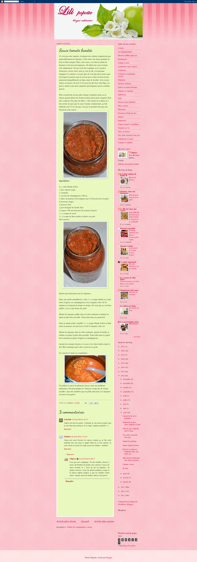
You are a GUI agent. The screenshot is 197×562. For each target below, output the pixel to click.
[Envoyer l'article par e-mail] (85, 403)
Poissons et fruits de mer (127, 113)
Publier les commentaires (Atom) (79, 527)
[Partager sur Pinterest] (98, 403)
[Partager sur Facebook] (96, 403)
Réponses (70, 454)
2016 (123, 367)
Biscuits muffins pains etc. (128, 55)
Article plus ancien (104, 521)
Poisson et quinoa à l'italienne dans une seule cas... (131, 451)
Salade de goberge (129, 441)
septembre (127, 391)
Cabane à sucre (123, 63)
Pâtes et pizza (123, 105)
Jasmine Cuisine (126, 246)
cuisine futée (73, 71)
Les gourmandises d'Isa (129, 321)
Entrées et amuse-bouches (127, 87)
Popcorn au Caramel (133, 293)
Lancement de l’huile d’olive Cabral (133, 251)
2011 (123, 495)
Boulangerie (122, 59)
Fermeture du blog (134, 309)
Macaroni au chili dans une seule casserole (131, 459)
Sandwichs (122, 120)
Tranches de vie (124, 128)
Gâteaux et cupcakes (125, 91)
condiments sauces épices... (128, 66)
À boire (121, 48)
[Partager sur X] (94, 403)
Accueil (85, 521)
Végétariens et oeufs (125, 139)
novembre (127, 383)
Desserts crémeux (124, 83)
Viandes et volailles (125, 142)
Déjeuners (121, 80)
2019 (123, 355)
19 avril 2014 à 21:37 (80, 419)
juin (125, 404)
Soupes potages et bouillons (128, 124)
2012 (123, 491)
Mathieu (67, 436)
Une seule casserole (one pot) (129, 135)
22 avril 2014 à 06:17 (87, 458)
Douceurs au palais (127, 228)
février (126, 477)
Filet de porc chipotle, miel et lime (131, 429)
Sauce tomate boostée (131, 445)
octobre (126, 387)
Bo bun (125, 468)
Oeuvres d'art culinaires (127, 102)
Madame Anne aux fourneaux (127, 192)
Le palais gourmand (128, 261)
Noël (120, 98)
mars (125, 473)
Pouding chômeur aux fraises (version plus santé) (134, 235)
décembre (127, 379)
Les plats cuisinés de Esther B (128, 174)
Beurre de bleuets (132, 178)
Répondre (67, 429)
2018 (123, 359)
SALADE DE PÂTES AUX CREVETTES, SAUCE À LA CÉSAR (134, 217)
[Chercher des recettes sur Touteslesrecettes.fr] (126, 545)
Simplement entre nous (129, 290)
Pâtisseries (122, 109)
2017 (123, 363)
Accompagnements (125, 51)
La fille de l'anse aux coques (128, 209)
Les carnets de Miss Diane (128, 278)
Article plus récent (66, 521)
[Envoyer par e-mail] (90, 403)
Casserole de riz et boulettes (129, 417)
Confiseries (122, 70)
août (125, 395)
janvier (126, 482)
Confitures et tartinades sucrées (126, 75)
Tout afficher (137, 337)
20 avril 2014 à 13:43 (79, 436)
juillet (125, 400)
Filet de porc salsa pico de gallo (133, 197)
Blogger (109, 557)
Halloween (122, 94)
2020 (123, 350)
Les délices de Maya (128, 305)
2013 (123, 487)
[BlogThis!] (92, 403)
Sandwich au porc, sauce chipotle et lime (131, 423)
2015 (123, 371)
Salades (121, 117)
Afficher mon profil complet (128, 164)
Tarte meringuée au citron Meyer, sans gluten (129, 282)
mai (124, 408)
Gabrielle (67, 419)
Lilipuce (73, 458)
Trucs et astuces (124, 131)
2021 (123, 346)
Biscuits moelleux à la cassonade (134, 266)
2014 (123, 375)
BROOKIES (133, 324)
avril (125, 412)
